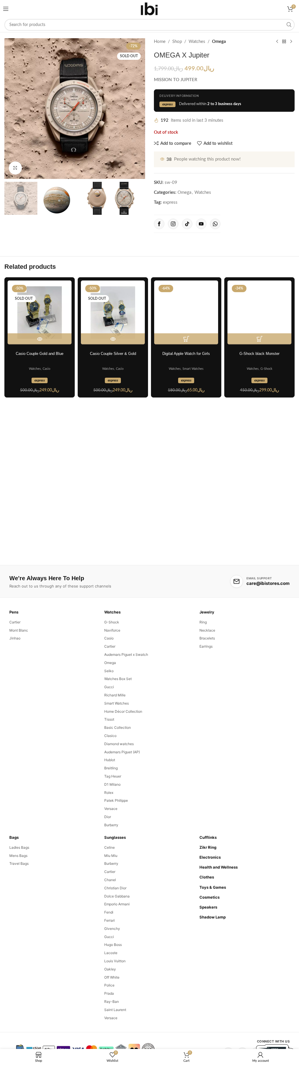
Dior (107, 817)
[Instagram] (173, 224)
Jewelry (206, 612)
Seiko (109, 671)
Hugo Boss (113, 944)
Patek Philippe (116, 800)
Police (109, 985)
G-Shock (266, 368)
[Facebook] (159, 224)
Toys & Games (212, 887)
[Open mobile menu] (6, 9)
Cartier (14, 622)
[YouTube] (201, 224)
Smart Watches (193, 368)
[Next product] (291, 41)
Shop (177, 41)
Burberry (111, 825)
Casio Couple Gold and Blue (39, 353)
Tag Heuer (112, 776)
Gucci (109, 687)
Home (160, 41)
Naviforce (112, 630)
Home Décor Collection (123, 711)
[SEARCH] (289, 25)
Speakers (208, 907)
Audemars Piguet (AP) (122, 752)
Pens (13, 612)
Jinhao (14, 638)
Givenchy (112, 928)
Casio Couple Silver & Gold (113, 353)
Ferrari (109, 920)
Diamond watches (119, 744)
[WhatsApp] (215, 224)
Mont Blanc (18, 630)
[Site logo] (149, 9)
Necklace (207, 630)
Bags (14, 837)
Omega (219, 41)
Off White (111, 977)
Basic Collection (117, 727)
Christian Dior (115, 888)
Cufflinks (208, 837)
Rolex (108, 792)
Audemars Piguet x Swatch (126, 654)
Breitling (111, 768)
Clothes (206, 877)
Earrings (206, 646)
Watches (197, 41)
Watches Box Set (118, 679)
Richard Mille (115, 695)
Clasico (110, 735)
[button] (186, 338)
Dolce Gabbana (117, 896)
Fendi (108, 912)
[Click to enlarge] (15, 168)
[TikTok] (187, 224)
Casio (46, 368)
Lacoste (110, 953)
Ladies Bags (19, 847)
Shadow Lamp (212, 917)
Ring (203, 622)
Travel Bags (19, 863)
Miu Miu (110, 855)
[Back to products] (284, 41)
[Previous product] (277, 41)
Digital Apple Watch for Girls (186, 353)
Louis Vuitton (115, 961)
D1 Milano (112, 784)
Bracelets (207, 638)
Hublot (109, 760)
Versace (110, 808)
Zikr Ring (207, 847)
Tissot (109, 719)
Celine (109, 847)
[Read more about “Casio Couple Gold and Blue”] (40, 338)
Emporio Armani (117, 904)
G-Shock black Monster (259, 353)
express (170, 202)
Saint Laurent (115, 1010)
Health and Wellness (218, 867)
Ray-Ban (111, 1001)
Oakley (110, 969)
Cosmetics (209, 897)
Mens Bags (18, 855)
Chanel (110, 880)
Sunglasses (115, 837)
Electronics (210, 857)
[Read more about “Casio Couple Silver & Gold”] (113, 338)
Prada (109, 993)
